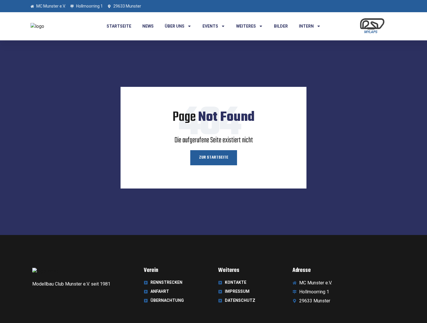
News (148, 26)
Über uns (174, 26)
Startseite (119, 26)
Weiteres (246, 26)
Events (210, 26)
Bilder (281, 26)
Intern (306, 26)
